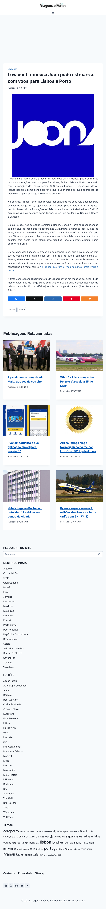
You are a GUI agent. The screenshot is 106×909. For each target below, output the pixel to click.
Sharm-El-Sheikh (12, 653)
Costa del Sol (10, 573)
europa (7, 842)
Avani (6, 690)
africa (22, 831)
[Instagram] (16, 885)
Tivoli (6, 807)
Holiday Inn (9, 728)
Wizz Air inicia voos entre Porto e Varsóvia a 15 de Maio (77, 381)
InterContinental (12, 746)
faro (14, 842)
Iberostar (8, 737)
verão (45, 855)
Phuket (7, 620)
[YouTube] (21, 885)
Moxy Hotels (10, 774)
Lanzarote (8, 601)
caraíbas (15, 837)
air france (38, 831)
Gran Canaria (10, 582)
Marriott (7, 756)
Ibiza (6, 592)
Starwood (8, 793)
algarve (57, 831)
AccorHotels (10, 681)
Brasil (83, 831)
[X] (11, 885)
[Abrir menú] (53, 13)
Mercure (7, 765)
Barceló (7, 695)
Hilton (6, 723)
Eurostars (8, 713)
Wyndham (8, 812)
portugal (51, 848)
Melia (6, 760)
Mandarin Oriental (13, 751)
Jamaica (8, 596)
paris (32, 848)
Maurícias (8, 610)
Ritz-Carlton (10, 803)
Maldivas (8, 606)
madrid (77, 842)
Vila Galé (8, 798)
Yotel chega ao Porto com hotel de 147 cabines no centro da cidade (25, 512)
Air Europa (30, 832)
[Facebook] (5, 885)
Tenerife (7, 662)
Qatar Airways (65, 849)
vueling (51, 855)
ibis (5, 742)
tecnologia (26, 854)
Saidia (6, 643)
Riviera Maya (10, 639)
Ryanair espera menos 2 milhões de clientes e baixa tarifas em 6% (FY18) (78, 512)
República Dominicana (15, 634)
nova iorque (23, 849)
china (22, 836)
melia (92, 842)
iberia (32, 842)
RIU (5, 788)
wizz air (57, 855)
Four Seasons (10, 718)
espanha (72, 836)
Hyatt (6, 732)
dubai (42, 837)
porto (22, 309)
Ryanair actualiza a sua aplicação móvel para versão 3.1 (23, 447)
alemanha (48, 832)
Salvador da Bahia (13, 648)
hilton (25, 843)
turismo (38, 854)
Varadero (8, 667)
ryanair (9, 854)
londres (58, 842)
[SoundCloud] (27, 885)
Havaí (6, 587)
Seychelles (9, 657)
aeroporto (11, 831)
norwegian (10, 848)
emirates (60, 836)
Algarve (7, 568)
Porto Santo (10, 625)
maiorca (85, 843)
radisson (76, 849)
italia (37, 843)
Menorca (8, 615)
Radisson (8, 784)
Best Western (10, 699)
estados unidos (89, 836)
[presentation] (26, 355)
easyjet (50, 836)
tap (18, 854)
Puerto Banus (10, 629)
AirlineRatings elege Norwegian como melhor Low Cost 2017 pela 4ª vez (78, 447)
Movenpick (9, 770)
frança (20, 843)
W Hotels (8, 817)
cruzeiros (32, 836)
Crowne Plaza (11, 709)
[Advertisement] (53, 36)
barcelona (74, 831)
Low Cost (12, 69)
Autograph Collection (14, 685)
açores (65, 832)
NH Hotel (8, 779)
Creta (6, 578)
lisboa (12, 309)
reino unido (86, 849)
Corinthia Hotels (12, 704)
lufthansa (68, 843)
